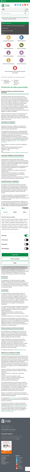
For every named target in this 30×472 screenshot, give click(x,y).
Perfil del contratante (8, 56)
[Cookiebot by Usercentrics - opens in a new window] (22, 208)
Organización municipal (7, 30)
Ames (3, 33)
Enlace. (17, 439)
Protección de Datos (14, 398)
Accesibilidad (3, 458)
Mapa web (3, 459)
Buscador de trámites (8, 40)
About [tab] (24, 212)
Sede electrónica (21, 56)
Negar (15, 263)
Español (26, 10)
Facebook (20, 457)
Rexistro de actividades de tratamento (7, 82)
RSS (19, 464)
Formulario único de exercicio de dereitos (16, 82)
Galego (26, 9)
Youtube (20, 466)
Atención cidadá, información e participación (18, 17)
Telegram (20, 462)
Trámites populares (8, 48)
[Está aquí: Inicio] (5, 6)
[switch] (26, 240)
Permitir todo (15, 254)
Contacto (3, 461)
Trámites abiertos (21, 40)
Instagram (20, 468)
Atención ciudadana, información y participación (13, 25)
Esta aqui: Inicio (5, 17)
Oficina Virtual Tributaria (8, 63)
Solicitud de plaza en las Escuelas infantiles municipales (15, 72)
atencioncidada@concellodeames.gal (19, 152)
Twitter (19, 460)
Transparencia (5, 28)
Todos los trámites (21, 48)
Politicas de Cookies (5, 462)
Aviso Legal (3, 457)
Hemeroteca (3, 463)
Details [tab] (15, 212)
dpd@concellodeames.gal (20, 349)
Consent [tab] (5, 212)
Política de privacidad (5, 455)
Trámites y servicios (6, 23)
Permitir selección (15, 258)
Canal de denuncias (21, 63)
